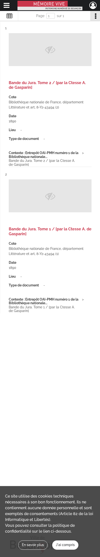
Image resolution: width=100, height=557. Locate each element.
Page (40, 16)
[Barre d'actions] (95, 16)
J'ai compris (65, 545)
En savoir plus (33, 545)
